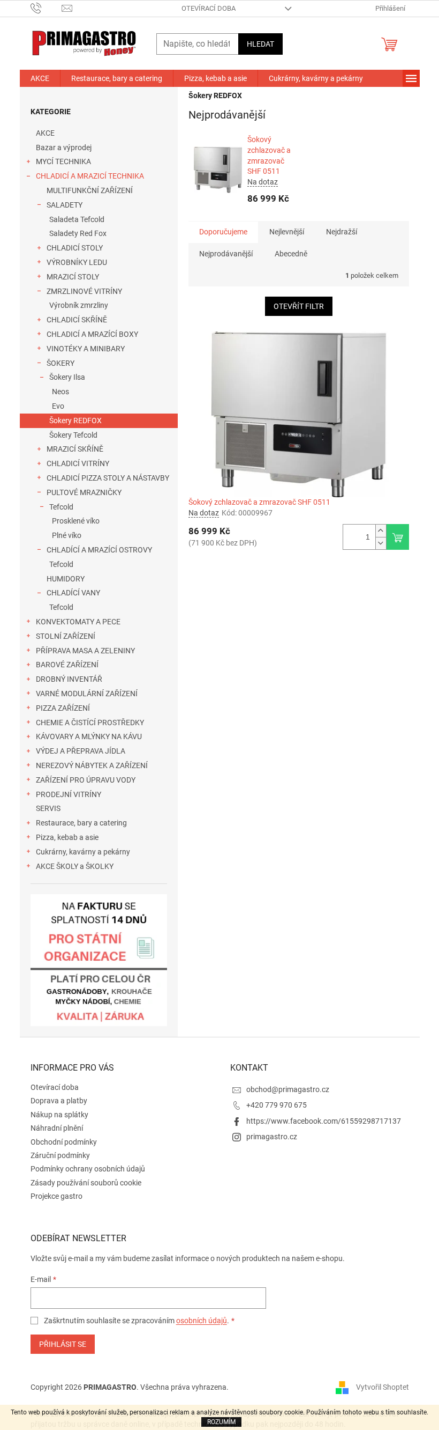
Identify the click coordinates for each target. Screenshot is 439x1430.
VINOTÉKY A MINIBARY (86, 348)
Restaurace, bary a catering (81, 823)
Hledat (260, 44)
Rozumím (221, 1422)
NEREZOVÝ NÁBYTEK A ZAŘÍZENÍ (92, 765)
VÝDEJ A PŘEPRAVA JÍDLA (80, 751)
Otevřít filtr (299, 306)
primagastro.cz (271, 1136)
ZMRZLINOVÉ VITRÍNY (84, 291)
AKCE (45, 133)
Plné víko (66, 535)
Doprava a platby (59, 1100)
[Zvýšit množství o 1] (380, 531)
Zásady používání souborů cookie (86, 1182)
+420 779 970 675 (276, 1105)
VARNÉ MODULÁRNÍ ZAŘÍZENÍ (87, 693)
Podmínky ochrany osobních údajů (88, 1168)
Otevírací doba (208, 8)
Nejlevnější (286, 231)
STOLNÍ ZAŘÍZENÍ (65, 636)
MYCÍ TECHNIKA (63, 161)
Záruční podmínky (60, 1155)
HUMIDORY (66, 578)
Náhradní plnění (57, 1128)
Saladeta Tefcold (76, 219)
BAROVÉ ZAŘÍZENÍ (67, 664)
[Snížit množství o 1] (380, 543)
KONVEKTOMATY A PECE (78, 621)
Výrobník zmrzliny (78, 305)
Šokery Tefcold (73, 435)
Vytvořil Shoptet (382, 1386)
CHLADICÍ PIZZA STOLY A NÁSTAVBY (108, 478)
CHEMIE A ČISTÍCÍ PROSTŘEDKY (90, 722)
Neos (60, 391)
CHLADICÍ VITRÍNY (78, 463)
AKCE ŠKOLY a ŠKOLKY (74, 866)
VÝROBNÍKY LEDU (77, 262)
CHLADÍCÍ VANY (73, 592)
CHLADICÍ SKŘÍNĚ (77, 319)
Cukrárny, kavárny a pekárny (83, 851)
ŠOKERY (60, 363)
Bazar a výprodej (64, 147)
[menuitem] (40, 78)
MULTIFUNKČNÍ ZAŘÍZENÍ (90, 190)
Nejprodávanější (226, 253)
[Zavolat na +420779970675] (46, 8)
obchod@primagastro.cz (287, 1089)
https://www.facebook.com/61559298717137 (323, 1121)
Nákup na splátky (59, 1114)
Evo (58, 406)
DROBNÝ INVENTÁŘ (69, 679)
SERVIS (48, 808)
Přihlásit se (62, 1344)
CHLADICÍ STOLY (75, 248)
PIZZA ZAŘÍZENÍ (63, 708)
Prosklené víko (76, 521)
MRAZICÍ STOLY (73, 276)
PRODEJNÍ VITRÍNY (68, 794)
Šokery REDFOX (75, 420)
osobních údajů (201, 1320)
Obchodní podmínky (64, 1142)
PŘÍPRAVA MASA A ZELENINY (85, 650)
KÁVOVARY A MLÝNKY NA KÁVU (89, 736)
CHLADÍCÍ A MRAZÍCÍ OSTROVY (99, 550)
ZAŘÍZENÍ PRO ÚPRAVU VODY (85, 780)
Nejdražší (341, 231)
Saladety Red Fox (78, 233)
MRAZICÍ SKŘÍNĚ (75, 449)
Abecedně (291, 253)
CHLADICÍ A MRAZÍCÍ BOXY (92, 334)
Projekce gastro (56, 1196)
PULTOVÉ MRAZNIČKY (84, 492)
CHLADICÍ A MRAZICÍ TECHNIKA (90, 176)
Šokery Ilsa (67, 377)
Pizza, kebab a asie (67, 837)
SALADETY (64, 205)
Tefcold (61, 507)
